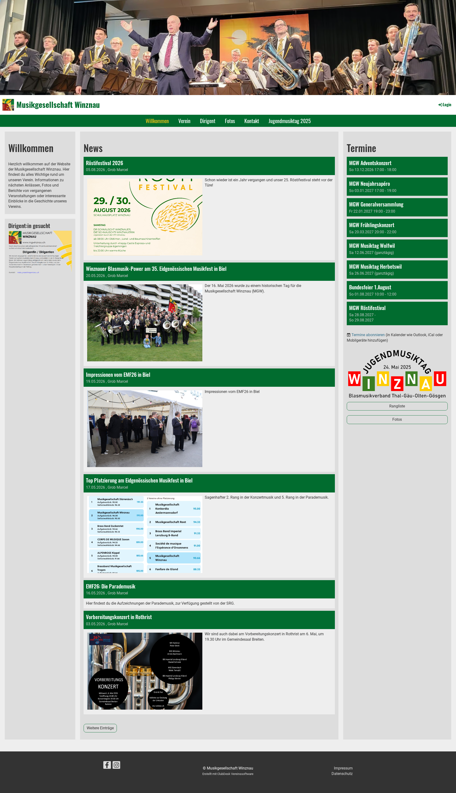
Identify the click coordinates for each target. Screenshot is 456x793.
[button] (397, 166)
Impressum (343, 768)
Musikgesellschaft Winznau (58, 104)
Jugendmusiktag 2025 (290, 120)
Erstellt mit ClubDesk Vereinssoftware (227, 774)
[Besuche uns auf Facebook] (107, 766)
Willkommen (157, 120)
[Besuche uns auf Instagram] (116, 766)
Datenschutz (342, 773)
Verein (184, 120)
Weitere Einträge (100, 728)
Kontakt (251, 120)
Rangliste (397, 406)
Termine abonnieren (368, 335)
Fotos (230, 120)
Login (447, 104)
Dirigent (207, 120)
